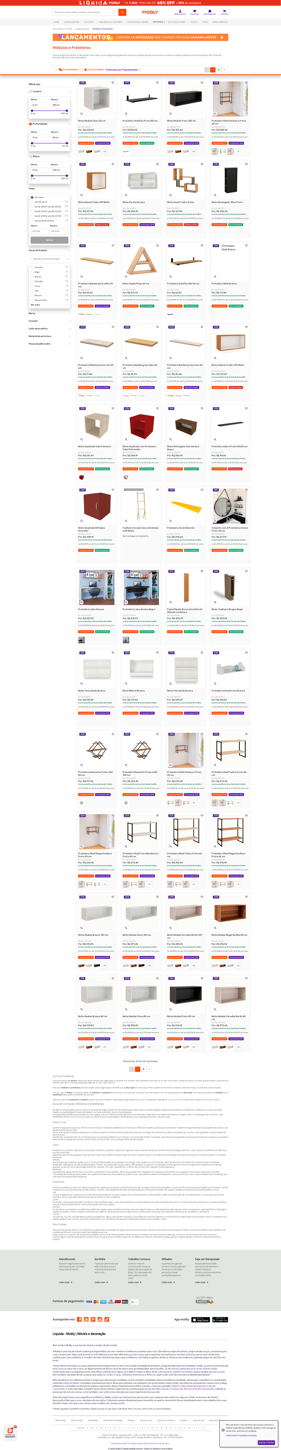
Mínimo (34, 99)
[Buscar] (122, 12)
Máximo (54, 99)
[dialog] (249, 1433)
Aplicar (49, 240)
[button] (125, 70)
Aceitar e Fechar (266, 1442)
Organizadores (82, 29)
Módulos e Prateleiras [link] (103, 29)
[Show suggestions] (67, 259)
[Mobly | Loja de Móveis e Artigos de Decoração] (150, 12)
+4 (238, 151)
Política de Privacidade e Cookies (241, 1435)
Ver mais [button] (35, 304)
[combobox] (46, 259)
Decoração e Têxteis (62, 29)
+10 (104, 151)
